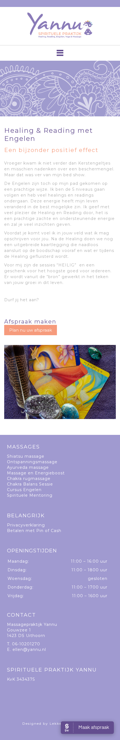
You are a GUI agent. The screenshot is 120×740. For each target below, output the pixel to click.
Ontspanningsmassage (32, 461)
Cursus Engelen (24, 489)
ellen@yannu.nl (29, 649)
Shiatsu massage (25, 456)
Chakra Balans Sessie (30, 484)
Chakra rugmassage (29, 478)
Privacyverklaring (26, 525)
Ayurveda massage (28, 467)
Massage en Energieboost (36, 473)
